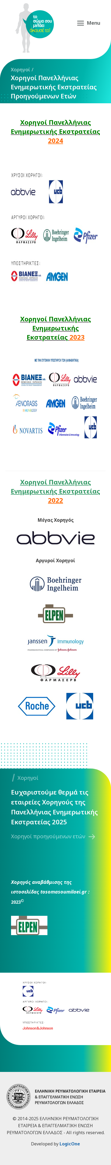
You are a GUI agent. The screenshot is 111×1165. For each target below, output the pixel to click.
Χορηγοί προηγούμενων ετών (48, 836)
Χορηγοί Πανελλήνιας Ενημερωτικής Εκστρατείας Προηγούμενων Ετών (54, 86)
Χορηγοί (20, 69)
